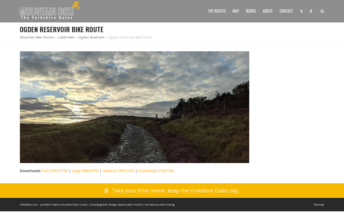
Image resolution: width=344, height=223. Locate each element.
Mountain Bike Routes (37, 37)
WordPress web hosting (160, 204)
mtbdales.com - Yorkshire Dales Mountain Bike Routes (53, 204)
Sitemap (319, 204)
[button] (322, 11)
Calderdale (66, 37)
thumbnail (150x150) (156, 170)
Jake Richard (134, 204)
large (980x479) (85, 170)
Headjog (97, 204)
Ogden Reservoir (91, 37)
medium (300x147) (118, 170)
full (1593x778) (55, 170)
